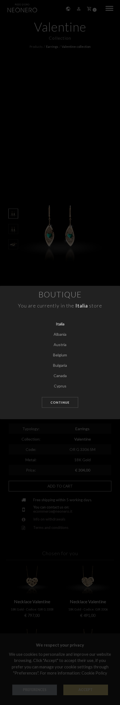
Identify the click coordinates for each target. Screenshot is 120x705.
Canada (60, 375)
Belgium (60, 354)
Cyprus (60, 386)
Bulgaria (60, 365)
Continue (60, 402)
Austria (60, 344)
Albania (60, 334)
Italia (60, 323)
